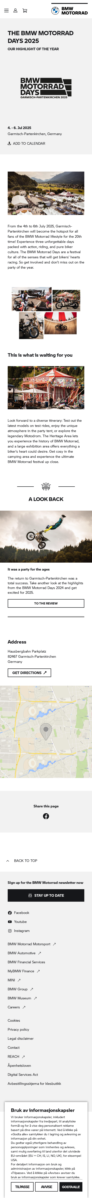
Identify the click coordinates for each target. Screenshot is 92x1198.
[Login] (15, 9)
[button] (6, 11)
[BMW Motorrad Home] (69, 11)
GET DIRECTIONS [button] (27, 672)
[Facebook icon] (46, 816)
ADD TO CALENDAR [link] (28, 143)
